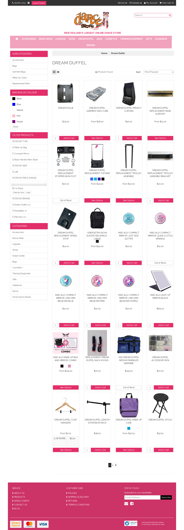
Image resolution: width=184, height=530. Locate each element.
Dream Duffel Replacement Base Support (160, 111)
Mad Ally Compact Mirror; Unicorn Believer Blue (65, 298)
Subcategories (22, 53)
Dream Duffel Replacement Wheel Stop (65, 235)
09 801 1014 (20, 3)
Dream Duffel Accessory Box (160, 359)
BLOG (17, 508)
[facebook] (131, 503)
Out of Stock (65, 200)
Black (19, 98)
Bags (99, 39)
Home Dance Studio (21, 297)
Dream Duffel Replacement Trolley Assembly (128, 173)
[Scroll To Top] (174, 521)
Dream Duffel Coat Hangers (65, 421)
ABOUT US (19, 493)
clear (28, 193)
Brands (91, 45)
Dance (15, 291)
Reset (15, 127)
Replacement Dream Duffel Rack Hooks (97, 359)
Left (16, 172)
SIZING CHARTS (21, 501)
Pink (18, 116)
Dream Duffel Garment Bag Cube (97, 109)
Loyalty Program (39, 3)
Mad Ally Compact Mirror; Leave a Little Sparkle (160, 235)
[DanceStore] (92, 20)
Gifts (149, 39)
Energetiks (21, 210)
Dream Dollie (65, 108)
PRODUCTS (19, 497)
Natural (20, 110)
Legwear (60, 39)
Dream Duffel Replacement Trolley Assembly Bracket (160, 173)
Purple (20, 121)
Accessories (29, 39)
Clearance (161, 39)
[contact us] (126, 503)
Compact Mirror (22, 153)
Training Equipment (131, 39)
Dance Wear (45, 39)
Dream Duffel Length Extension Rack (97, 421)
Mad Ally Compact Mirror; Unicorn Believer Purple (128, 298)
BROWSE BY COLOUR (24, 92)
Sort (138, 72)
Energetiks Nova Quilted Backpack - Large (97, 235)
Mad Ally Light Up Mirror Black (160, 296)
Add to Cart (69, 138)
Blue (19, 104)
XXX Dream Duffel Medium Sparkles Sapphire (129, 360)
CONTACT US (20, 505)
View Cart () (167, 3)
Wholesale (134, 3)
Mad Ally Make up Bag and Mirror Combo (65, 359)
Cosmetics (111, 39)
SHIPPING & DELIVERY (78, 497)
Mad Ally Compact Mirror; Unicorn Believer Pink (97, 298)
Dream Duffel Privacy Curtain (128, 109)
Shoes (72, 39)
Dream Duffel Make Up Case (129, 421)
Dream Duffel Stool (160, 419)
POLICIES (72, 493)
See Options (97, 138)
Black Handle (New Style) (26, 159)
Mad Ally (20, 217)
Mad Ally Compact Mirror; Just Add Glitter (128, 235)
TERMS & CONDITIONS (79, 505)
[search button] (170, 15)
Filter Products (22, 135)
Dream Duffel (86, 39)
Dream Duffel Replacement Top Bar (97, 172)
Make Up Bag (21, 147)
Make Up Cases (19, 78)
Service (121, 3)
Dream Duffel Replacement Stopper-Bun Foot (65, 173)
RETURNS (72, 501)
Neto (162, 524)
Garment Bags (19, 72)
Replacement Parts (21, 83)
